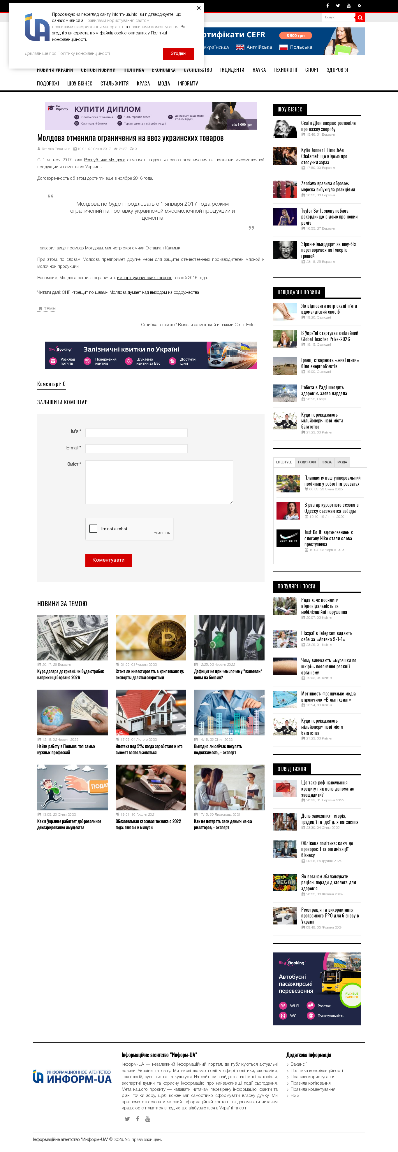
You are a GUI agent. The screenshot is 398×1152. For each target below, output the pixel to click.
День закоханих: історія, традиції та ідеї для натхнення (329, 819)
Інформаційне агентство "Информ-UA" (70, 1140)
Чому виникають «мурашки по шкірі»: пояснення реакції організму (328, 667)
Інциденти (232, 69)
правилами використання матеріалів (87, 27)
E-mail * (73, 448)
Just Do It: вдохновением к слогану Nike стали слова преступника (328, 538)
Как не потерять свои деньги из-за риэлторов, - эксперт (223, 824)
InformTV (188, 83)
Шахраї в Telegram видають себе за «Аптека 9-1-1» (326, 636)
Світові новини (98, 69)
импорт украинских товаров (144, 278)
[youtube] (349, 6)
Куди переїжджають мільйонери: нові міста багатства (322, 421)
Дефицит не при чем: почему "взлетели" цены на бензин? (228, 674)
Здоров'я (337, 69)
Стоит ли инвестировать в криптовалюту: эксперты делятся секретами (150, 674)
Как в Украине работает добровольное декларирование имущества (69, 824)
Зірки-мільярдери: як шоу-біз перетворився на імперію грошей (328, 250)
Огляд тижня (292, 769)
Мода (164, 83)
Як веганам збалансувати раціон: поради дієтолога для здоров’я (328, 883)
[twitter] (338, 6)
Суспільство (198, 69)
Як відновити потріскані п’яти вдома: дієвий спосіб (329, 309)
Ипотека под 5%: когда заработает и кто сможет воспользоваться (149, 749)
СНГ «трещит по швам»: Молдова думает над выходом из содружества (130, 293)
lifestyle (284, 462)
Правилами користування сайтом (116, 21)
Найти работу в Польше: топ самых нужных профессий (66, 749)
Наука (259, 69)
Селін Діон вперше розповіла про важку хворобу (328, 126)
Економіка (164, 69)
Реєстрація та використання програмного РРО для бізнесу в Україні (330, 916)
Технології (285, 69)
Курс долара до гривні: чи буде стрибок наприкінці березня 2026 (70, 674)
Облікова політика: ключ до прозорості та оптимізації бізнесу (327, 849)
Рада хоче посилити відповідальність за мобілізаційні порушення (324, 606)
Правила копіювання (311, 1083)
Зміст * (74, 464)
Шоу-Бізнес (79, 83)
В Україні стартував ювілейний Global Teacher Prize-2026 (329, 336)
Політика (134, 69)
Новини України (55, 69)
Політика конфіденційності (317, 1071)
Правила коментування (313, 1090)
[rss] (359, 6)
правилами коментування (153, 27)
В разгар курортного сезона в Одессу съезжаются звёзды (331, 508)
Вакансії (299, 1064)
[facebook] (327, 6)
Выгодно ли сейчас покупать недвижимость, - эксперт (218, 749)
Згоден (178, 54)
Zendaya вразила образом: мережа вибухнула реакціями (328, 187)
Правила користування (313, 1077)
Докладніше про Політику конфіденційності (67, 54)
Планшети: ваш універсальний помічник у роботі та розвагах (332, 481)
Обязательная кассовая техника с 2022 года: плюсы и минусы (148, 824)
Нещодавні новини (299, 292)
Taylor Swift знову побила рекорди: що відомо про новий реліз (329, 217)
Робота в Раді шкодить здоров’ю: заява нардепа (324, 390)
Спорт (312, 69)
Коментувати (109, 560)
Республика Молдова (104, 160)
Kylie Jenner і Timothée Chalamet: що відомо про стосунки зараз (324, 156)
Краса (143, 83)
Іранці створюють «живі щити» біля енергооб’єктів (330, 363)
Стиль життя (115, 83)
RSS (295, 1096)
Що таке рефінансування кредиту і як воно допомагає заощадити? (327, 789)
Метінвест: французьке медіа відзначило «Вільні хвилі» (328, 697)
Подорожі (48, 83)
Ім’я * (76, 431)
